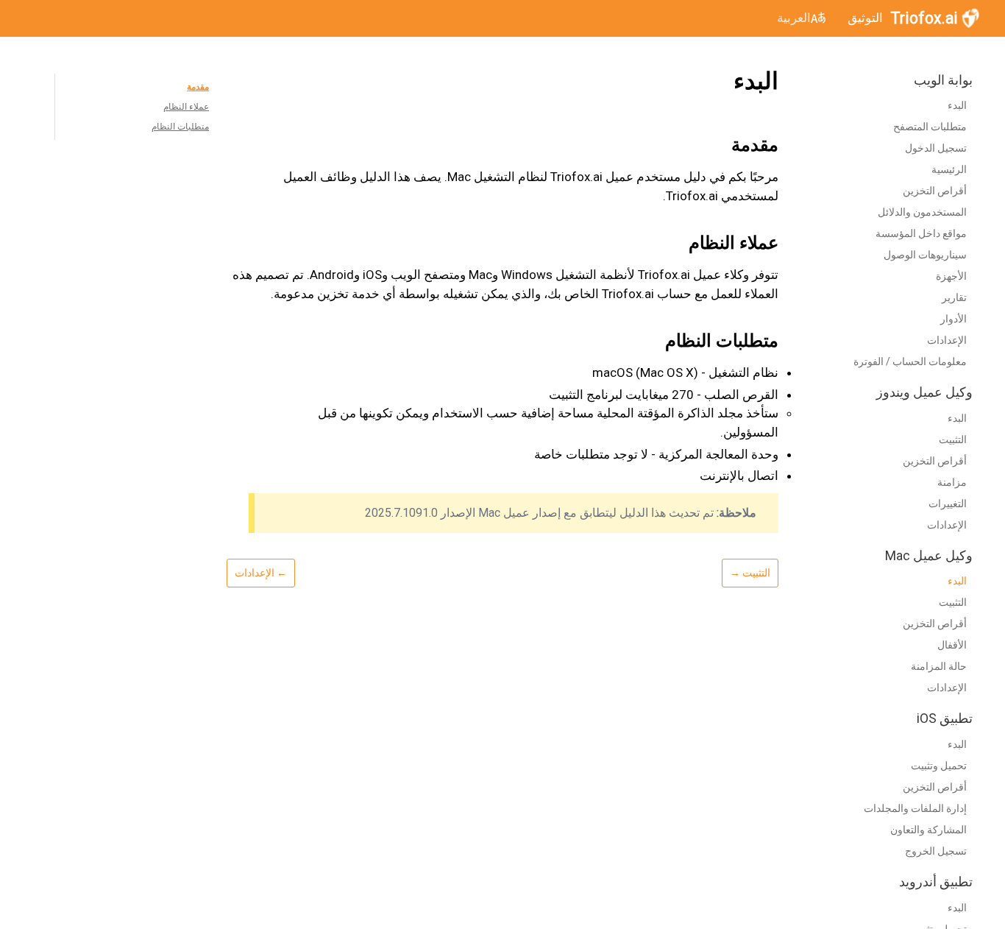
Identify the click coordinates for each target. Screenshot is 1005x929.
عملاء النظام (186, 107)
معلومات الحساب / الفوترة (910, 362)
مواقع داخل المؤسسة (921, 234)
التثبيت (953, 439)
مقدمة (198, 87)
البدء (957, 106)
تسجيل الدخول (936, 149)
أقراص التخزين (935, 191)
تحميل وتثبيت (939, 765)
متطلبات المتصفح (930, 127)
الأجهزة (951, 277)
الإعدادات (947, 341)
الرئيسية (949, 170)
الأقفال (952, 645)
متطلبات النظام (180, 126)
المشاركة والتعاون (928, 830)
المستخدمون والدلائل (922, 213)
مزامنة (952, 482)
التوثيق (865, 17)
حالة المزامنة (939, 667)
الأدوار (953, 319)
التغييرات (947, 503)
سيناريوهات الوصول (925, 255)
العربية (794, 17)
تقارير (954, 298)
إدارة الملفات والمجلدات (915, 808)
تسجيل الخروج (936, 851)
